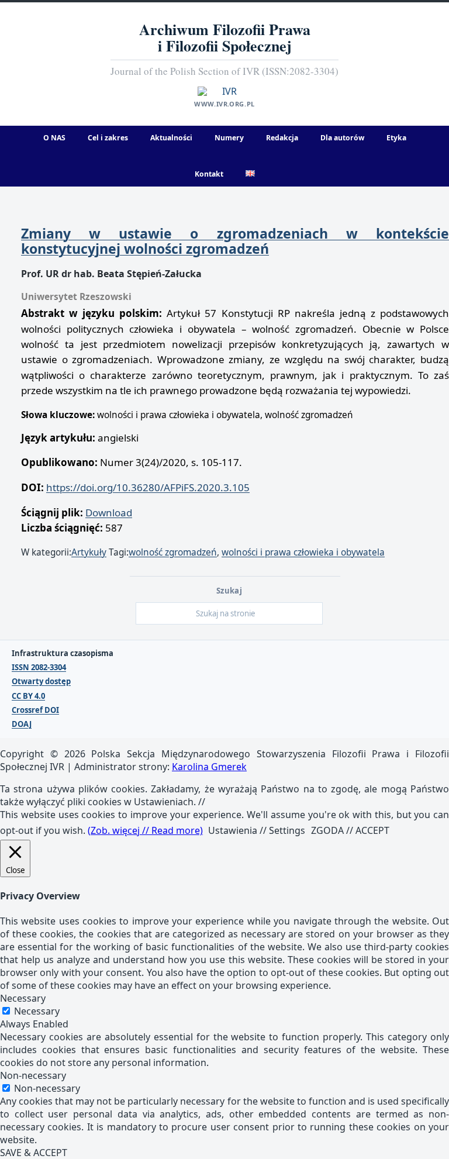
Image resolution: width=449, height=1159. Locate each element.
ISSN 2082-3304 (39, 667)
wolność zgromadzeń (173, 552)
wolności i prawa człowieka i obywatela (303, 552)
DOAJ (22, 724)
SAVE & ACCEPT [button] (33, 1152)
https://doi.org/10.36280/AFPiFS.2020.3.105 (148, 487)
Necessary (37, 1011)
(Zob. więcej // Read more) (145, 830)
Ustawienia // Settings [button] (256, 830)
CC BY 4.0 (28, 696)
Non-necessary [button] (33, 1075)
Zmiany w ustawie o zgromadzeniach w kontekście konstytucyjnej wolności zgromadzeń (235, 241)
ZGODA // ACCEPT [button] (350, 830)
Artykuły (88, 552)
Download (108, 512)
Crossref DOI (35, 710)
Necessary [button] (23, 998)
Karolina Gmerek (209, 766)
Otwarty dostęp (41, 682)
